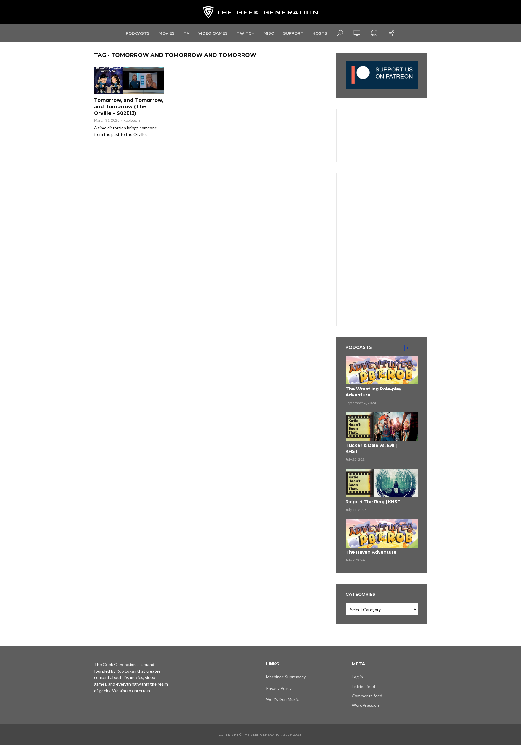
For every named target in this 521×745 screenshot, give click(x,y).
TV (186, 33)
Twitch (245, 33)
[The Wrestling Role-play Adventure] (382, 370)
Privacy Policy (279, 688)
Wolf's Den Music (282, 699)
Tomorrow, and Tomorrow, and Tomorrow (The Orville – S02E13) (128, 106)
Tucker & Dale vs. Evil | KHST (371, 448)
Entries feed (363, 686)
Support (293, 33)
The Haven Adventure (371, 552)
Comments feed (367, 695)
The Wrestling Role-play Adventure (373, 392)
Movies (167, 33)
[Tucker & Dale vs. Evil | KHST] (382, 426)
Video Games (213, 33)
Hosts (319, 33)
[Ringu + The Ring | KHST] (382, 483)
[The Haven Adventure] (382, 533)
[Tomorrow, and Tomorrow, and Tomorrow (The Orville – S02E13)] (129, 80)
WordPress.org (366, 705)
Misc (269, 33)
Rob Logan (132, 120)
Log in (357, 676)
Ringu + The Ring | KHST (373, 501)
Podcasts (138, 33)
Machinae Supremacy (286, 676)
